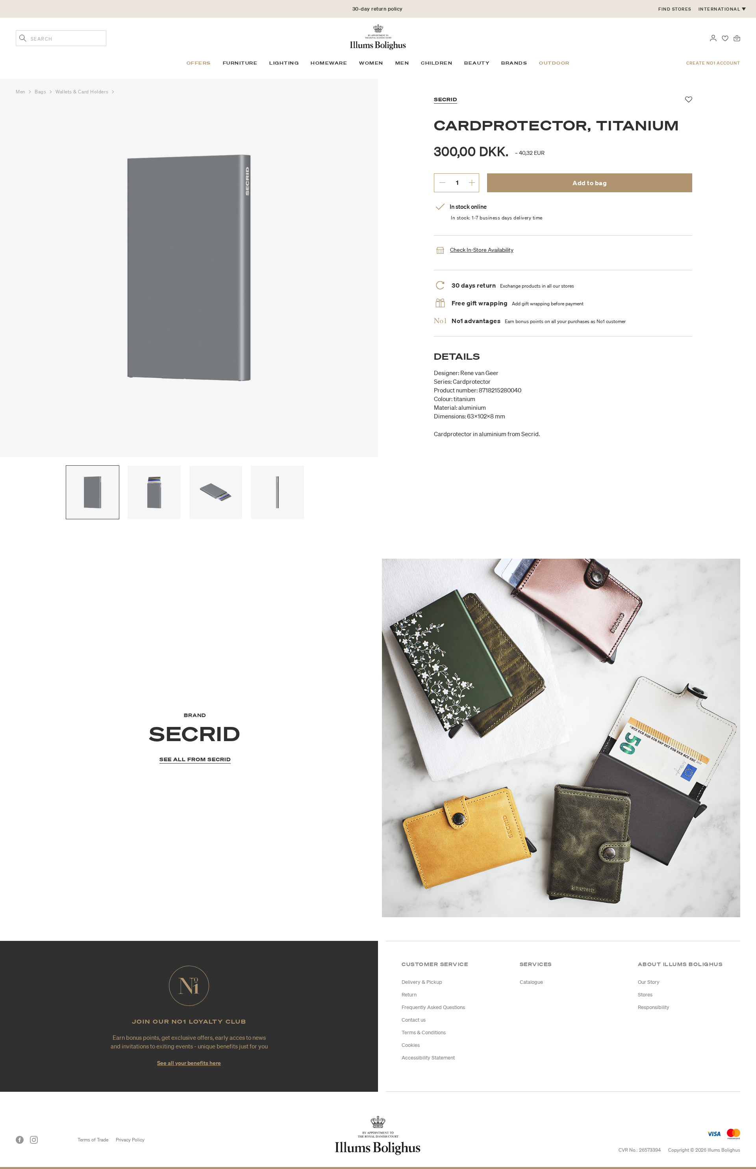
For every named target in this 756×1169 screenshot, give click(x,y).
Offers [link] (199, 63)
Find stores (674, 9)
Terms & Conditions (424, 1032)
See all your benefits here (189, 1063)
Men (21, 91)
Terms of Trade (93, 1139)
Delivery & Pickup (422, 982)
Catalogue (531, 982)
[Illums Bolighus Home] (378, 36)
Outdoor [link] (554, 63)
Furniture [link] (240, 63)
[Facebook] (20, 1140)
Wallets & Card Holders (83, 91)
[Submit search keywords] (22, 39)
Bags (41, 91)
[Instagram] (34, 1140)
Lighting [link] (284, 63)
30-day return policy (377, 9)
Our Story (649, 982)
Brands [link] (514, 63)
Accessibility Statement (428, 1057)
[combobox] (61, 38)
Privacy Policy (130, 1139)
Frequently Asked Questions (433, 1007)
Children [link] (436, 63)
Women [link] (371, 63)
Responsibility (653, 1007)
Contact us (414, 1020)
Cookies (411, 1045)
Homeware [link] (329, 63)
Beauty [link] (476, 63)
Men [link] (402, 63)
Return (409, 994)
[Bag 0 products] (737, 37)
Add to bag (590, 183)
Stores (645, 994)
